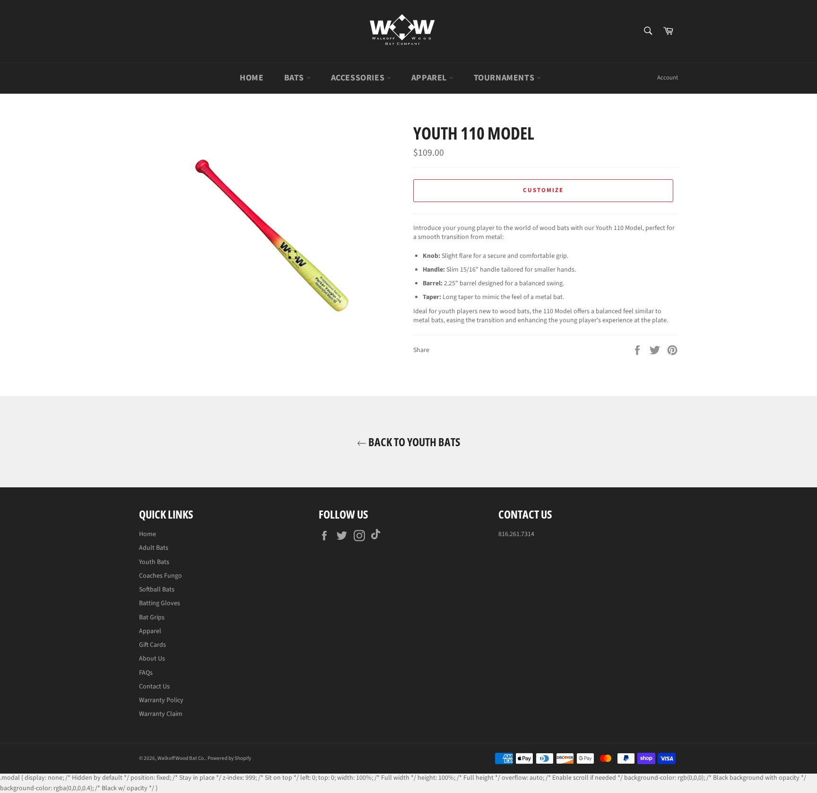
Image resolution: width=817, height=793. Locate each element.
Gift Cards (152, 645)
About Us (152, 658)
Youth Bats (154, 562)
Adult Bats (153, 548)
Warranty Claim (161, 714)
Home (251, 78)
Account (667, 77)
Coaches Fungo (160, 576)
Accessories (359, 78)
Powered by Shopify (229, 758)
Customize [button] (543, 190)
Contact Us (154, 686)
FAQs (146, 673)
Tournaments (505, 78)
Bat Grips (152, 617)
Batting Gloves (159, 603)
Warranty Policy (161, 700)
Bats (295, 78)
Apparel (430, 78)
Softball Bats (156, 589)
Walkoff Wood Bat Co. (181, 758)
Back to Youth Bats (413, 441)
